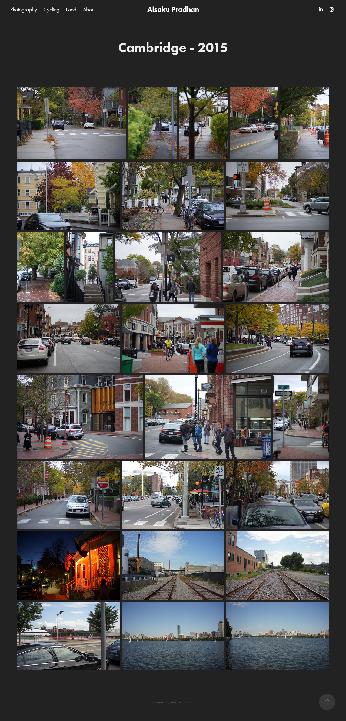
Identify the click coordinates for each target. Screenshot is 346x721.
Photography (23, 9)
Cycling (51, 9)
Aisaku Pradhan (173, 9)
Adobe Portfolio (183, 702)
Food (71, 9)
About (89, 9)
